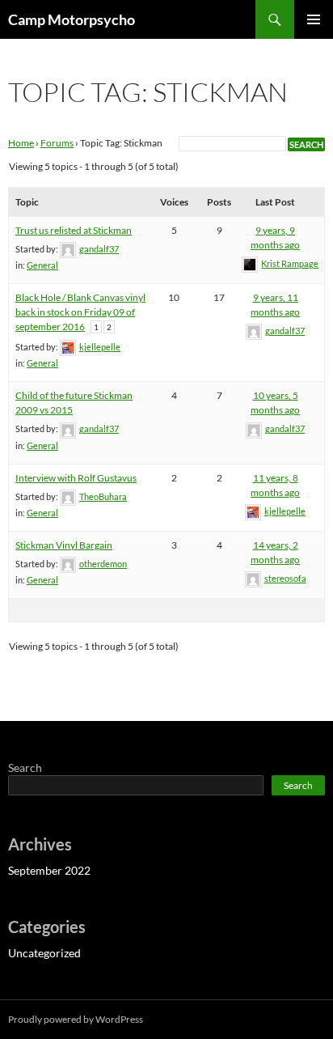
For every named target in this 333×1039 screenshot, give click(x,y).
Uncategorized (44, 953)
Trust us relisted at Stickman (73, 230)
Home (21, 143)
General (42, 265)
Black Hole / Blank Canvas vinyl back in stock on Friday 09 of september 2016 (80, 312)
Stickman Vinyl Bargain (63, 545)
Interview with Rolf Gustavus (76, 478)
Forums (57, 143)
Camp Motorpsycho (71, 19)
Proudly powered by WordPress (75, 1019)
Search (25, 767)
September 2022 (49, 870)
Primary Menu (313, 19)
